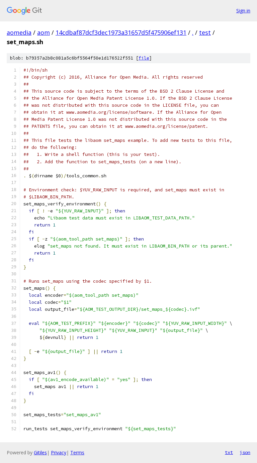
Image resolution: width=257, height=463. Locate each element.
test (205, 32)
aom (43, 32)
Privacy (58, 452)
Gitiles (40, 452)
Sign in (243, 10)
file (144, 58)
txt (229, 452)
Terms (77, 452)
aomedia (19, 32)
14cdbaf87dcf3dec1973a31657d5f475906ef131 (121, 32)
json (245, 452)
